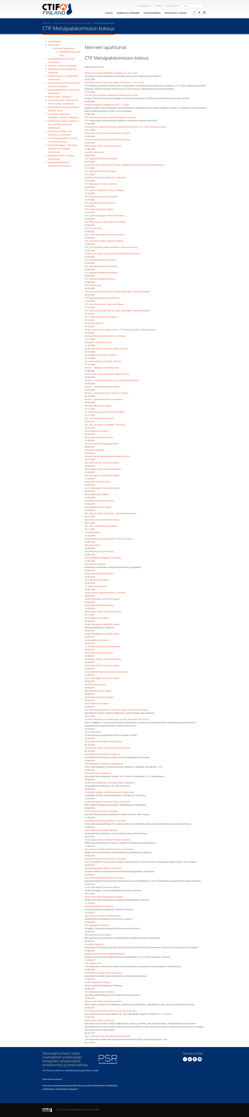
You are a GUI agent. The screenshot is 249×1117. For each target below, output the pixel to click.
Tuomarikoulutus (93, 532)
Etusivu (109, 13)
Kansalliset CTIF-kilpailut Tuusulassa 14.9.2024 (107, 133)
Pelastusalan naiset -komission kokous (103, 145)
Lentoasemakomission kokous (99, 437)
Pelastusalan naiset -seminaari (99, 1020)
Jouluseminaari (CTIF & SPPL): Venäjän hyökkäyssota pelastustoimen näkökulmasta (124, 164)
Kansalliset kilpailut (94, 323)
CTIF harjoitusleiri (93, 228)
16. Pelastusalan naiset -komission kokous (105, 412)
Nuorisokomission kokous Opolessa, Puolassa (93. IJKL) (111, 1010)
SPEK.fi (158, 6)
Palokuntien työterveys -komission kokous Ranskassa (110, 782)
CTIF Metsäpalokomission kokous (100, 171)
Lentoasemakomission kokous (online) (103, 361)
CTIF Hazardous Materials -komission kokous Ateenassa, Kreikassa (116, 709)
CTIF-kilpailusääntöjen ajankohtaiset (102, 298)
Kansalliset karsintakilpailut (98, 773)
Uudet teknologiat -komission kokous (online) (106, 348)
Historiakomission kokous (97, 431)
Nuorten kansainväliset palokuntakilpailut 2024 (107, 139)
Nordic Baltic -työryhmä (59, 96)
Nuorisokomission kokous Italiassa (101, 830)
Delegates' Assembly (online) (98, 342)
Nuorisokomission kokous (97, 494)
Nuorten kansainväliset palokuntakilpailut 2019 (107, 456)
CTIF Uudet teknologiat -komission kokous (104, 215)
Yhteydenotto (145, 6)
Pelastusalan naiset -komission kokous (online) (107, 374)
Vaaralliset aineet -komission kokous (102, 462)
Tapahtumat (59, 23)
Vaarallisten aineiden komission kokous (103, 972)
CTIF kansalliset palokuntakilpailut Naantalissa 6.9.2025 (111, 95)
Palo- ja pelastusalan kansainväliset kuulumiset (107, 1036)
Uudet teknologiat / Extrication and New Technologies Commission (62, 148)
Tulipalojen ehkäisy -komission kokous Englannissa (109, 792)
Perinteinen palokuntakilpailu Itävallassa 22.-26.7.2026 (111, 73)
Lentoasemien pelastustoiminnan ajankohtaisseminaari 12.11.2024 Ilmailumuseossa (125, 126)
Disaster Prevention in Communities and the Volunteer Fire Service (117, 719)
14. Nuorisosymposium (96, 586)
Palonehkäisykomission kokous (99, 551)
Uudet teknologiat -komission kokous (102, 488)
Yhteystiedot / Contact (175, 13)
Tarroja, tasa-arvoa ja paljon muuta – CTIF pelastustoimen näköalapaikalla (120, 329)
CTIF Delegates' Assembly (97, 925)
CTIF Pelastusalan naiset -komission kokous (105, 221)
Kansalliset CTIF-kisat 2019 (97, 481)
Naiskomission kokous (95, 564)
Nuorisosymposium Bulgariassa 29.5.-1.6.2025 (107, 104)
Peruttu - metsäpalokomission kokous (103, 386)
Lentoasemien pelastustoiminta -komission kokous (109, 538)
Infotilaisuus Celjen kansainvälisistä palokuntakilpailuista (112, 253)
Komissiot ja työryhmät (128, 13)
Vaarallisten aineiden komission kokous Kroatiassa (109, 849)
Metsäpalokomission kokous (98, 405)
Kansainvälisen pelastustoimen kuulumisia (105, 858)
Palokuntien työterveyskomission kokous (104, 896)
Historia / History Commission (62, 65)
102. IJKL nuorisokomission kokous (101, 526)
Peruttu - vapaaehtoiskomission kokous (103, 399)
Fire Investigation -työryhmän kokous (102, 475)
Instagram (200, 1059)
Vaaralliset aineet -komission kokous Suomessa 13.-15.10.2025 (114, 82)
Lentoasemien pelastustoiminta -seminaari (105, 177)
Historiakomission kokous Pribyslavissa (103, 741)
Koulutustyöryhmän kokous (98, 982)
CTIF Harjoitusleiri (93, 963)
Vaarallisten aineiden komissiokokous (103, 915)
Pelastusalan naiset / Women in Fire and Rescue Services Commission (63, 124)
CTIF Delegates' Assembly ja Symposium (104, 763)
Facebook (194, 12)
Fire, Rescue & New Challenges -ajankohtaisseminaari (110, 513)
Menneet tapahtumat (64, 48)
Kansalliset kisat (92, 545)
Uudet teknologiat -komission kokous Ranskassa (108, 801)
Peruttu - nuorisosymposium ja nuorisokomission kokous (112, 380)
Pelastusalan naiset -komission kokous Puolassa (108, 839)
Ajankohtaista (54, 41)
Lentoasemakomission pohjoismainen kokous (106, 671)
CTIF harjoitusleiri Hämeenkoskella (101, 811)
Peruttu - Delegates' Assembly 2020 (102, 367)
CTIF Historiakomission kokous (99, 209)
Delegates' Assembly (94, 450)
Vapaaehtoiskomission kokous (99, 573)
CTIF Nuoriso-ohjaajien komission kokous (104, 190)
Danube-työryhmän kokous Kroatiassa (103, 868)
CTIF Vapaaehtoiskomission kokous (101, 158)
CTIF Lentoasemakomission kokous (101, 317)
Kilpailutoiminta (152, 13)
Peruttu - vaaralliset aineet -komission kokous (106, 393)
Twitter (199, 12)
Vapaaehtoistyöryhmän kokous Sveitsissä (104, 877)
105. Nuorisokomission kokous (99, 418)
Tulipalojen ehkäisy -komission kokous (103, 659)
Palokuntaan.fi (172, 6)
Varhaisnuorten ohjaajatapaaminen (102, 443)
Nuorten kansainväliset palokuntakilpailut (105, 953)
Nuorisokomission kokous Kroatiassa (102, 754)
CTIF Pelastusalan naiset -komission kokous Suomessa (110, 117)
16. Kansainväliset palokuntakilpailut (102, 646)
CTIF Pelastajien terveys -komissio (101, 183)
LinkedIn (204, 12)
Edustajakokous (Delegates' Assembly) (103, 557)
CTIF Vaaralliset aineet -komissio (100, 202)
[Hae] (204, 5)
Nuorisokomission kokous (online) (101, 355)
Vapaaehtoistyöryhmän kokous (99, 500)
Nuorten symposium (94, 152)
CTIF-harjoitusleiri (93, 285)
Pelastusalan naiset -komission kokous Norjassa (108, 747)
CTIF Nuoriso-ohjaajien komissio (100, 279)
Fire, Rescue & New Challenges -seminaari (105, 424)
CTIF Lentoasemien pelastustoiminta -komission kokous (111, 247)
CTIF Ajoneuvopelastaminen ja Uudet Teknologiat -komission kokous (117, 291)
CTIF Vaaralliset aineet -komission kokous (104, 241)
